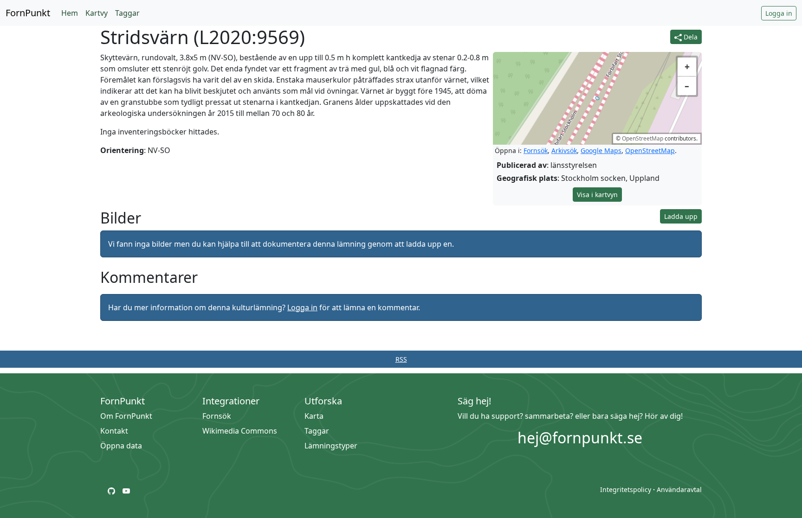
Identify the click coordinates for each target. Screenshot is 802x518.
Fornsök (536, 150)
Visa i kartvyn (597, 194)
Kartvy (96, 13)
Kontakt (114, 431)
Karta (313, 416)
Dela (690, 36)
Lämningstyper (330, 446)
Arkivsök (564, 150)
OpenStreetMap (642, 138)
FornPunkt (28, 12)
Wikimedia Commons (239, 431)
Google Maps (601, 150)
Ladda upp (681, 216)
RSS (401, 359)
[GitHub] (111, 490)
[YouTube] (126, 490)
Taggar (127, 13)
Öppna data (121, 446)
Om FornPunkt (126, 416)
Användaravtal (679, 489)
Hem (69, 13)
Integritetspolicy (625, 489)
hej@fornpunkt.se (579, 438)
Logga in (778, 13)
